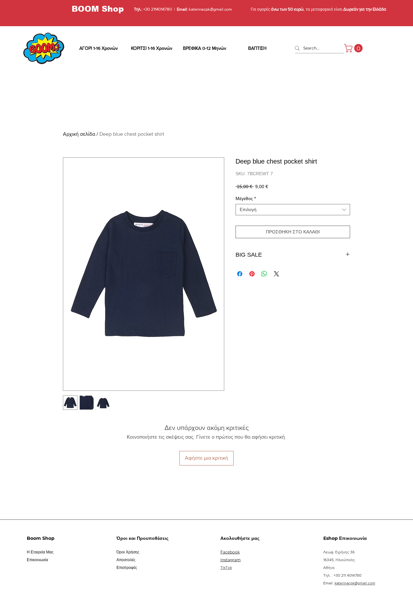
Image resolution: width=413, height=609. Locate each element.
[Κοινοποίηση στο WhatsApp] (264, 274)
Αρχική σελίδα (79, 134)
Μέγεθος (246, 198)
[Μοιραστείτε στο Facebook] (240, 274)
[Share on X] (276, 274)
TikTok (226, 567)
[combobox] (293, 209)
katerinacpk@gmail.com (210, 9)
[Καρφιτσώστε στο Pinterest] (252, 274)
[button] (354, 48)
